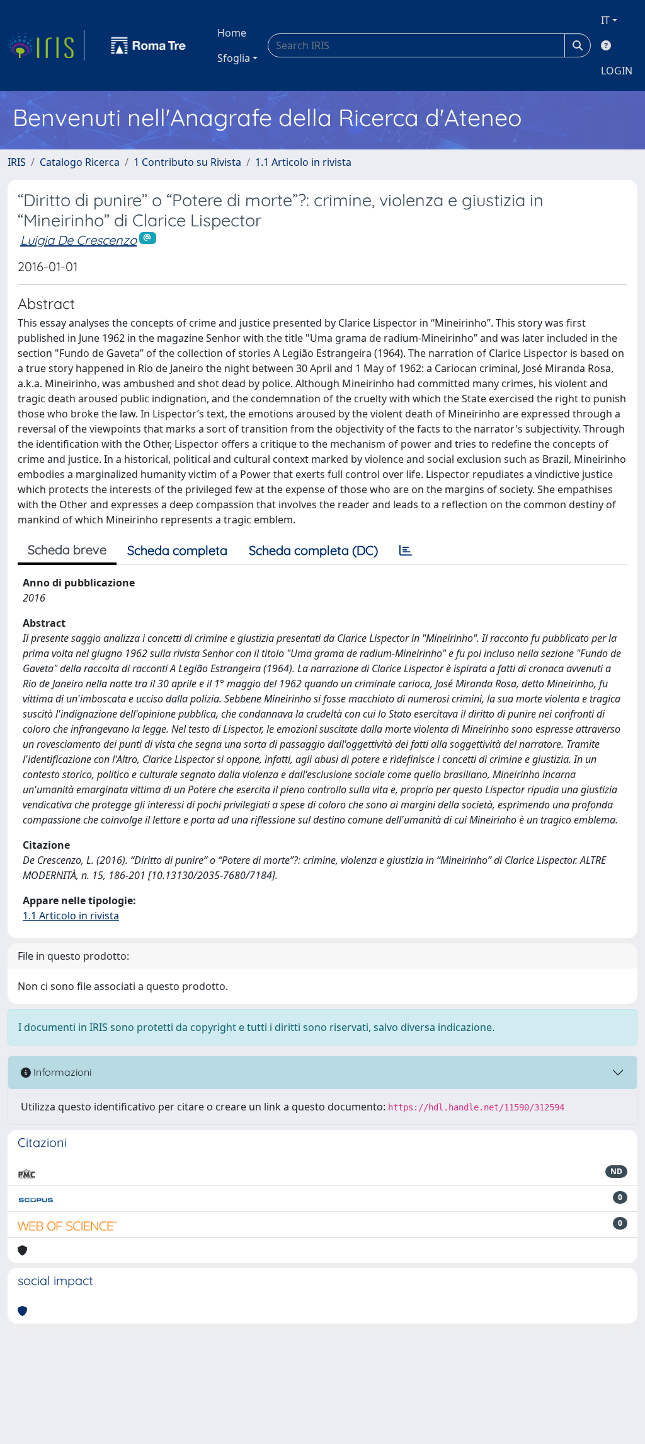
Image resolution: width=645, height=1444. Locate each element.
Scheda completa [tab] (177, 550)
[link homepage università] (148, 45)
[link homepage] (46, 45)
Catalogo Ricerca (80, 162)
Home (231, 33)
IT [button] (605, 20)
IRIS (17, 162)
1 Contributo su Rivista (187, 162)
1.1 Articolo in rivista (303, 162)
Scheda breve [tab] (67, 549)
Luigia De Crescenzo (78, 240)
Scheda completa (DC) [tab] (313, 550)
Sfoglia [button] (233, 58)
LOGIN (616, 71)
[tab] (406, 550)
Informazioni (61, 1072)
